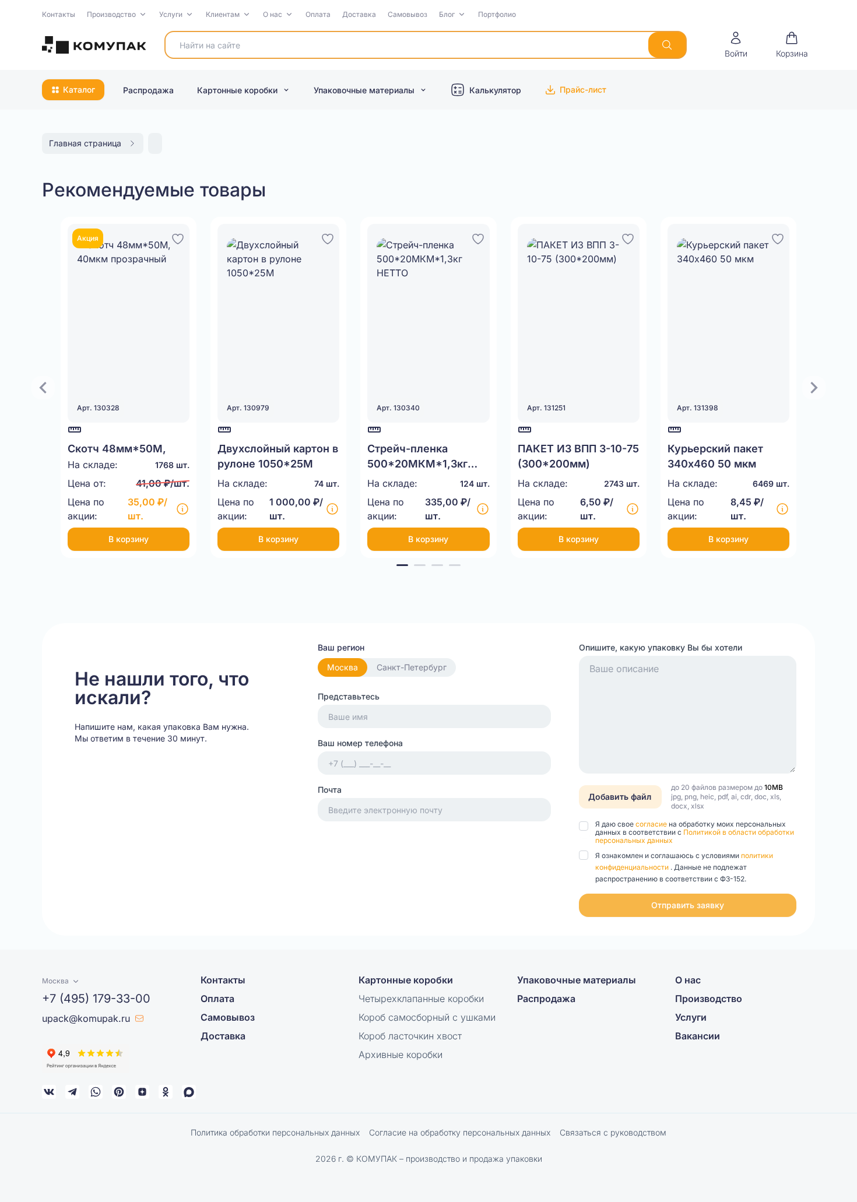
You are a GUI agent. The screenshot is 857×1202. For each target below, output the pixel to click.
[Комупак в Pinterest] (119, 1092)
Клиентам (223, 14)
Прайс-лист (583, 89)
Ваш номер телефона (360, 743)
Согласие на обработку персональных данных (459, 1132)
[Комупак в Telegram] (72, 1092)
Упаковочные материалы (364, 90)
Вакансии (697, 1036)
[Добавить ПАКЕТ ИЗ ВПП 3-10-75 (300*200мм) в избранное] (628, 237)
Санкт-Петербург (412, 667)
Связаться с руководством (613, 1132)
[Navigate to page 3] (437, 565)
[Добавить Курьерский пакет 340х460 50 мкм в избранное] (778, 237)
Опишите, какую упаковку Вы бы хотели (660, 647)
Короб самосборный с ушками (427, 1017)
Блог (447, 14)
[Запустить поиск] (667, 45)
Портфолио (497, 14)
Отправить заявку (687, 905)
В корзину (128, 539)
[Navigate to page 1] (402, 565)
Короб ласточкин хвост (410, 1036)
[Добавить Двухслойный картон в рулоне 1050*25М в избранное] (328, 237)
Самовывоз (407, 14)
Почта (330, 790)
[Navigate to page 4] (455, 565)
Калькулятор (495, 90)
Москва (342, 667)
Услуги (170, 14)
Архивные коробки (400, 1054)
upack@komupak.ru (86, 1018)
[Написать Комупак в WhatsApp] (96, 1092)
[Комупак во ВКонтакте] (49, 1092)
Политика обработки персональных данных (275, 1132)
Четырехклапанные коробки (421, 998)
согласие (652, 824)
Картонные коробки (237, 90)
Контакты (58, 14)
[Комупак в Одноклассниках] (166, 1092)
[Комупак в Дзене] (142, 1092)
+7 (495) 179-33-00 (96, 999)
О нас (272, 14)
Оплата (318, 14)
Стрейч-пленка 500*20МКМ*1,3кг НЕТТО (417, 463)
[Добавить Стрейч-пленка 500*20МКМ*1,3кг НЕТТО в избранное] (478, 237)
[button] (117, 14)
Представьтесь (349, 696)
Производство (111, 14)
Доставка (359, 14)
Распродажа (148, 90)
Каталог (79, 89)
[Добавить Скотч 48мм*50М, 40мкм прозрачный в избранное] (178, 237)
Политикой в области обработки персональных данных (694, 836)
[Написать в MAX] (189, 1092)
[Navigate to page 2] (420, 565)
